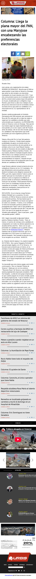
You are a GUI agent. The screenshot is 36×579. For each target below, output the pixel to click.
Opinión (16, 564)
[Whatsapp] (27, 53)
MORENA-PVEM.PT (17, 230)
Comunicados (29, 564)
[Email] (22, 53)
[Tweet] (18, 53)
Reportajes (22, 564)
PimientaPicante (8, 575)
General (10, 564)
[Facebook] (13, 53)
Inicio (5, 564)
